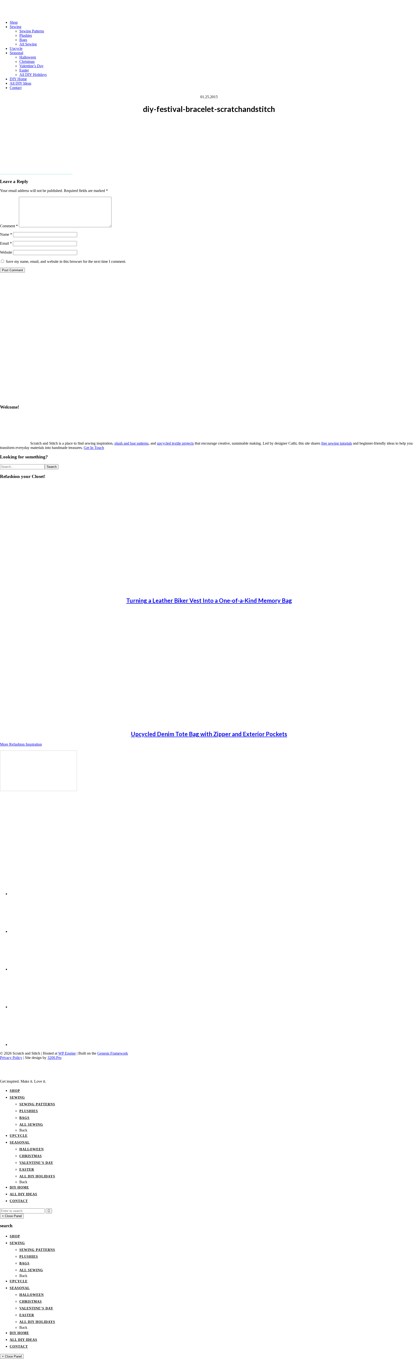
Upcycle (19, 1136)
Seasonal (20, 1142)
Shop (15, 1091)
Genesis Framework (112, 1053)
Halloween (31, 1149)
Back (23, 1130)
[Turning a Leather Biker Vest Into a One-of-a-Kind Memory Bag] (43, 590)
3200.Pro (54, 1058)
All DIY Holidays (37, 1176)
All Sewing (31, 1124)
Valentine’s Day (36, 1163)
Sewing (17, 1097)
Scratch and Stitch (209, 6)
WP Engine (67, 1053)
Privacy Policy (11, 1058)
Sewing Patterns (37, 1104)
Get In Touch (94, 448)
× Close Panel (12, 1216)
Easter (26, 1169)
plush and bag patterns (131, 443)
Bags (24, 1118)
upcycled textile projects (175, 443)
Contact (19, 1201)
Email (6, 243)
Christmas (30, 1156)
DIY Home (19, 1187)
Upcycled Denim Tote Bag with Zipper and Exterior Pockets (209, 733)
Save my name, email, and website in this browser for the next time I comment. (66, 261)
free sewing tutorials (336, 443)
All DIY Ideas (23, 1194)
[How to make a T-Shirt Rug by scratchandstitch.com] (38, 790)
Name (6, 234)
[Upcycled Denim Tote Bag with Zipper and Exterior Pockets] (43, 723)
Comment (9, 226)
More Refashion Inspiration (21, 744)
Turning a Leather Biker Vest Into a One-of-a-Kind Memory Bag (209, 600)
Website (6, 252)
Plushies (28, 1111)
